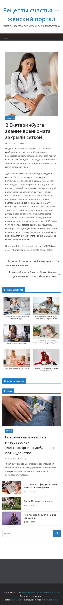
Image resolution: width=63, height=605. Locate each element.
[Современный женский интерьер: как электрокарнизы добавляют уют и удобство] (31, 411)
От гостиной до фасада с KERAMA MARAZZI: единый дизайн (40, 486)
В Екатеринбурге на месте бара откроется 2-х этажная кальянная (32, 263)
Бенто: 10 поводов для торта (38, 501)
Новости (10, 118)
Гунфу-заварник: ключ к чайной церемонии (40, 516)
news (22, 143)
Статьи (9, 431)
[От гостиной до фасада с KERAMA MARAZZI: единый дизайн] (11, 488)
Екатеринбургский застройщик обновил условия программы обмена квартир (33, 274)
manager (23, 458)
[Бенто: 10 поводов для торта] (11, 503)
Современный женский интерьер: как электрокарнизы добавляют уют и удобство (29, 445)
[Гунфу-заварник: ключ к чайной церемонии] (11, 519)
